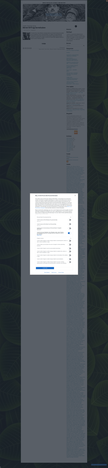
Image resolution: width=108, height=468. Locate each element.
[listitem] (54, 217)
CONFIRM (45, 268)
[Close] (75, 196)
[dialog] (54, 234)
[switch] (69, 220)
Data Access (54, 272)
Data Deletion (47, 272)
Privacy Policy (61, 272)
